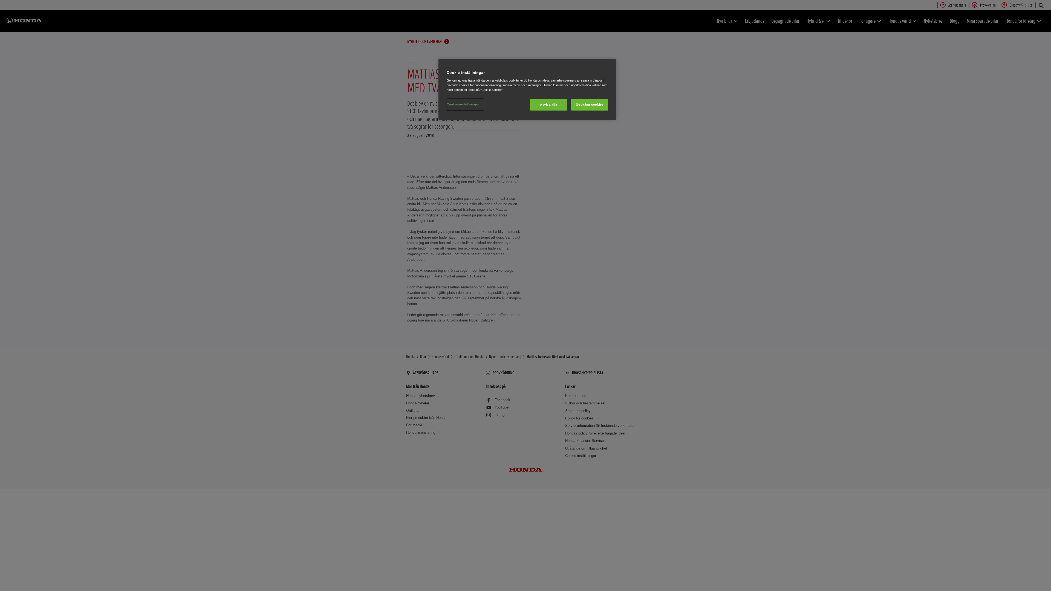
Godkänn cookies (590, 104)
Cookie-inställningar (463, 104)
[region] (527, 89)
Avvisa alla (548, 104)
